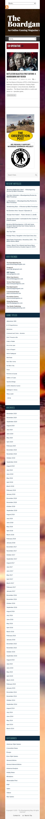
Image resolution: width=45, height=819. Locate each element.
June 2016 (10, 619)
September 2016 (12, 607)
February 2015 (11, 684)
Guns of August (11, 349)
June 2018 (10, 522)
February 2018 (11, 539)
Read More (11, 95)
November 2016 (12, 599)
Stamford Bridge (11, 381)
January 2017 (11, 591)
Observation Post (12, 780)
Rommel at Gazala (12, 373)
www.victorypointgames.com (15, 283)
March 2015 (10, 680)
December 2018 (12, 498)
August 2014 (11, 708)
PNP (8, 784)
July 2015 (10, 664)
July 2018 (10, 518)
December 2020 (12, 413)
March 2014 (10, 728)
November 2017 (12, 551)
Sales (8, 788)
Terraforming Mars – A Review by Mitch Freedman (22, 206)
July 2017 (10, 567)
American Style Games (14, 744)
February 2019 (11, 490)
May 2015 (10, 672)
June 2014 (10, 716)
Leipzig (9, 398)
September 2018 (12, 510)
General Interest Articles (14, 764)
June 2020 (10, 434)
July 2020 (10, 430)
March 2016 (10, 631)
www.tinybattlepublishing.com (16, 308)
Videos (9, 793)
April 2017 (10, 579)
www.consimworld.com (14, 293)
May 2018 (10, 526)
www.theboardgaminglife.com (16, 264)
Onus (8, 369)
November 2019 (12, 454)
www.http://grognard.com (14, 269)
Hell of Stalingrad (11, 353)
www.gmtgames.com (13, 274)
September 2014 (12, 704)
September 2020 (12, 421)
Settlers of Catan (11, 377)
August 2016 (11, 611)
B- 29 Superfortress (12, 325)
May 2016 (10, 623)
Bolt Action (9, 329)
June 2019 (10, 474)
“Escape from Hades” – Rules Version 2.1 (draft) (21, 215)
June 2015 (10, 668)
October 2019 (11, 458)
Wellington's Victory (12, 390)
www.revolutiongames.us (14, 298)
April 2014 (10, 724)
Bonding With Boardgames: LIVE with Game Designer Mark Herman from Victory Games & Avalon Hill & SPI (21, 226)
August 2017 (11, 563)
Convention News (12, 748)
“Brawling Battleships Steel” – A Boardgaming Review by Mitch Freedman (21, 190)
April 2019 (10, 482)
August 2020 (11, 426)
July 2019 (10, 470)
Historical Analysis (12, 768)
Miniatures (10, 776)
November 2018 (12, 502)
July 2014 (10, 712)
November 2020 (12, 417)
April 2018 (10, 531)
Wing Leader (10, 394)
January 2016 (11, 640)
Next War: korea (11, 361)
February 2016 (11, 635)
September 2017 (12, 559)
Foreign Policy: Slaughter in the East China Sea (21, 236)
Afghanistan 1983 (11, 321)
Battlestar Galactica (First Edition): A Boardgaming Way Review (21, 75)
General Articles (11, 760)
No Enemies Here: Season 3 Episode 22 (19, 210)
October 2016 (11, 603)
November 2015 (12, 648)
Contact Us (16, 815)
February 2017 (11, 587)
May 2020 (10, 438)
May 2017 (10, 575)
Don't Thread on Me (12, 337)
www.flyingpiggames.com (14, 303)
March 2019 (10, 486)
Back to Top (28, 815)
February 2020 (11, 446)
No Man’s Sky (10, 365)
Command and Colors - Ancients (16, 333)
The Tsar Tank (11, 231)
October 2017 (11, 555)
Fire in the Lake (11, 345)
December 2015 (12, 644)
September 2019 (12, 462)
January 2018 (11, 543)
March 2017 (10, 583)
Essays (9, 752)
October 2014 (11, 700)
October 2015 (11, 652)
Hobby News (11, 772)
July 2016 (10, 615)
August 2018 (11, 514)
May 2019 (10, 478)
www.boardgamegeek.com (15, 288)
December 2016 (12, 595)
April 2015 (10, 676)
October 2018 (11, 506)
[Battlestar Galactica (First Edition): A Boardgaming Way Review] (22, 72)
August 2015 (11, 660)
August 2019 (11, 466)
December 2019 (12, 450)
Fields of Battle (11, 341)
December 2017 (12, 547)
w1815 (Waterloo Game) (13, 385)
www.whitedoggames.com (15, 279)
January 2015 (11, 688)
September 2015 (12, 656)
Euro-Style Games (12, 756)
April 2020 (10, 442)
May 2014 (10, 720)
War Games (10, 797)
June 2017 (10, 571)
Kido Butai (9, 357)
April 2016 (10, 627)
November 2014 (12, 696)
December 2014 (12, 692)
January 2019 (11, 494)
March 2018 (10, 535)
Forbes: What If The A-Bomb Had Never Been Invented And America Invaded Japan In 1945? (21, 246)
